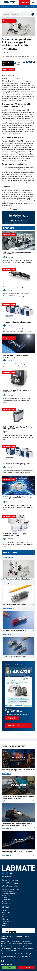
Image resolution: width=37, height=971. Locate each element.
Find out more (9, 69)
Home (4, 910)
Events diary (6, 921)
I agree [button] (9, 967)
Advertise (5, 919)
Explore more (6, 773)
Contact (4, 923)
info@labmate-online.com (12, 886)
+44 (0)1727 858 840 (11, 880)
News (4, 915)
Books (4, 925)
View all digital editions (17, 725)
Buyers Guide (6, 912)
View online (10, 718)
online (15, 209)
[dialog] (18, 952)
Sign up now (25, 2)
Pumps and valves (21, 58)
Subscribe (5, 917)
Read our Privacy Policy (27, 954)
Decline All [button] (26, 967)
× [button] (35, 935)
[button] (18, 964)
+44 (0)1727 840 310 (11, 883)
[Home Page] (8, 2)
